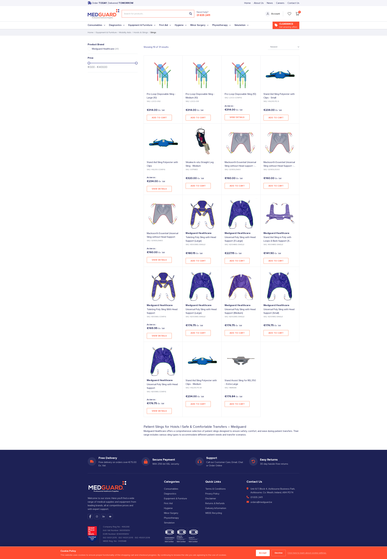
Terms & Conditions (215, 488)
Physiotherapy (220, 25)
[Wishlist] (289, 14)
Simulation (240, 25)
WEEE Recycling (213, 513)
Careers (280, 3)
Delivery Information (215, 508)
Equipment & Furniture (140, 25)
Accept (263, 553)
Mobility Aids (125, 32)
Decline (279, 553)
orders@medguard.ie (261, 502)
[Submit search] (190, 13)
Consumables (95, 25)
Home (247, 3)
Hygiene (179, 25)
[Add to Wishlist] (178, 60)
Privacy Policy (212, 493)
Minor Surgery (197, 25)
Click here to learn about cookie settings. (307, 553)
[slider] (89, 63)
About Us (259, 3)
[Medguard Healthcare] (103, 13)
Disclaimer (210, 498)
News (270, 3)
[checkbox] (89, 48)
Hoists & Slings (140, 32)
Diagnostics (115, 25)
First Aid (163, 25)
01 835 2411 (203, 15)
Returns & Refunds (215, 503)
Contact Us (293, 3)
